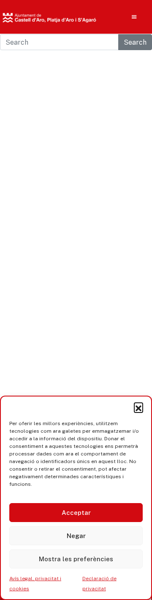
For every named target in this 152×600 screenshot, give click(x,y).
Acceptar (76, 512)
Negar (76, 535)
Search (135, 42)
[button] (138, 407)
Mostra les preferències (76, 558)
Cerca (120, 71)
